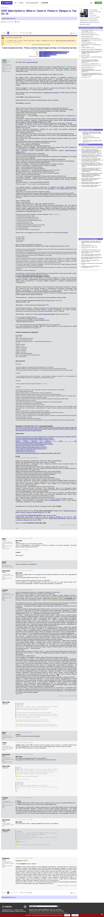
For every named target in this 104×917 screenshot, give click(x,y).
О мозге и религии (87, 136)
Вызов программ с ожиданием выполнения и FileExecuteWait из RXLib (91, 258)
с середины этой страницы (51, 92)
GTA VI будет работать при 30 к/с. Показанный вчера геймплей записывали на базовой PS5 (92, 147)
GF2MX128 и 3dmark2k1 (86, 245)
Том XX (40, 429)
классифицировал (55, 500)
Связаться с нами (33, 909)
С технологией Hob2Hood (92, 15)
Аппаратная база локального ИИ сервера (91, 49)
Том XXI (44, 429)
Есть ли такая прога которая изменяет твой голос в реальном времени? (91, 255)
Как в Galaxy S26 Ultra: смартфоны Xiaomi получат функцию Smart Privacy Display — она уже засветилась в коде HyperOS (92, 160)
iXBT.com (31, 913)
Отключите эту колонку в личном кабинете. (89, 270)
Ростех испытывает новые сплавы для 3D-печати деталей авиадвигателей (91, 186)
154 (27, 33)
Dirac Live (83, 55)
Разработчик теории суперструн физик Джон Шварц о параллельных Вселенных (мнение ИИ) (92, 133)
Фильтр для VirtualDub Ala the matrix (91, 137)
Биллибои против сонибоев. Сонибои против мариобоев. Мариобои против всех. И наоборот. (91, 52)
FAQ (54, 909)
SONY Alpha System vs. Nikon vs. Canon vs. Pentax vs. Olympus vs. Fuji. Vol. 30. (39, 12)
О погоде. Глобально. (86, 47)
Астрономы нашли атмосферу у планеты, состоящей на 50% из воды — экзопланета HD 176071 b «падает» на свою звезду (92, 156)
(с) (56, 88)
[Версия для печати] (71, 33)
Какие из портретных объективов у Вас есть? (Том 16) (31, 447)
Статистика (58, 909)
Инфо (75, 59)
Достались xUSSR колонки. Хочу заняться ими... (92, 263)
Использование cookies (34, 911)
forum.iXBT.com (60, 913)
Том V (32, 427)
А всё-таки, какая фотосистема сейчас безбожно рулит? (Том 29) (34, 438)
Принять (67, 915)
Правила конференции (43, 909)
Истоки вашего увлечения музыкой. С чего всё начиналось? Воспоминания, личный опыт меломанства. (92, 74)
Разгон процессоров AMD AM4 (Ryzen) (90, 64)
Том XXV (65, 429)
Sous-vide (83, 77)
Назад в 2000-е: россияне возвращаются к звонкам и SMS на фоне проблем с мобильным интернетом (91, 179)
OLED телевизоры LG (86, 36)
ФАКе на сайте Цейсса (28, 275)
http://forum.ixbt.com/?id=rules (65, 40)
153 (24, 33)
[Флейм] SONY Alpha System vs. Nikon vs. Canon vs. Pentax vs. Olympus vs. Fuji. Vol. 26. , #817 (46, 517)
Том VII (41, 427)
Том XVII (24, 429)
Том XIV (71, 427)
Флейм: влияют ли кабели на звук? (89, 38)
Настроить (75, 915)
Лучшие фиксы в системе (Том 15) (25, 451)
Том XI (58, 427)
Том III (24, 427)
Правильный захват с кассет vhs (88, 65)
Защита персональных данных (57, 911)
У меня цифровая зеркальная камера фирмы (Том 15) (31, 448)
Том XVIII (30, 429)
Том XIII (67, 427)
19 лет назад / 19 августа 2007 (23, 59)
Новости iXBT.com (83, 144)
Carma (9, 22)
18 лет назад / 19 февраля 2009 (24, 538)
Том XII (62, 427)
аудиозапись (51, 188)
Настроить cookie (45, 911)
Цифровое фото (4, 7)
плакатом (65, 232)
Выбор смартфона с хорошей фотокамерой (91, 57)
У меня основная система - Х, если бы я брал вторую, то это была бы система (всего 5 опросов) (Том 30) (46, 436)
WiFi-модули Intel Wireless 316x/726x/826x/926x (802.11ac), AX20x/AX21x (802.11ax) (91, 70)
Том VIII (45, 427)
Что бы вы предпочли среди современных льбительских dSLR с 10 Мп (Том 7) (38, 453)
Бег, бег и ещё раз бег (86, 67)
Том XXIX (27, 430)
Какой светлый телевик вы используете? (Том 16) (30, 445)
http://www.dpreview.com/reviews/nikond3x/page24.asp (43, 724)
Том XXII (49, 429)
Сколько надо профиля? (87, 42)
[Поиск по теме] (73, 33)
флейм (18, 22)
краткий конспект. (65, 188)
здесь (14, 18)
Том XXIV (60, 429)
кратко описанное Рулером (47, 314)
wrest (12, 22)
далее (30, 33)
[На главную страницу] (6, 2)
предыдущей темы (32, 62)
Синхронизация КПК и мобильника (89, 250)
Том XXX (39, 430)
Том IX (50, 427)
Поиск (51, 909)
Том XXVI (71, 429)
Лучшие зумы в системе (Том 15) (25, 450)
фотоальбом (27, 491)
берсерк (23, 477)
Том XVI (19, 429)
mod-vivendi (37, 49)
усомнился (29, 232)
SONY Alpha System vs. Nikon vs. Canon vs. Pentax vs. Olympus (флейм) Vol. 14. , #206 (46, 511)
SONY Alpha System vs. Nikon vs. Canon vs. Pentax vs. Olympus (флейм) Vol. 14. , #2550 (46, 120)
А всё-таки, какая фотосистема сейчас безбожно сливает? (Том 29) (35, 439)
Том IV (28, 427)
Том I (17, 427)
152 (21, 33)
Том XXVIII (22, 430)
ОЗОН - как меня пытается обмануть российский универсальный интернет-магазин (90, 61)
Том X (54, 427)
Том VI (37, 427)
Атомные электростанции (87, 32)
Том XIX (35, 429)
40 (42, 49)
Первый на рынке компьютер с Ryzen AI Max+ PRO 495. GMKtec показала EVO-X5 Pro (91, 183)
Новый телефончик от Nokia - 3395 (89, 247)
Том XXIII (54, 429)
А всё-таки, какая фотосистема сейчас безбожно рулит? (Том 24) (34, 444)
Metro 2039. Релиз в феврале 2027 (89, 34)
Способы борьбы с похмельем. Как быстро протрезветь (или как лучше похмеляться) (91, 242)
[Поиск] (91, 2)
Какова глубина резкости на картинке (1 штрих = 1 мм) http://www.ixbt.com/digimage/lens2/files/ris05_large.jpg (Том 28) (46, 441)
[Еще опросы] (44, 49)
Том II (20, 427)
